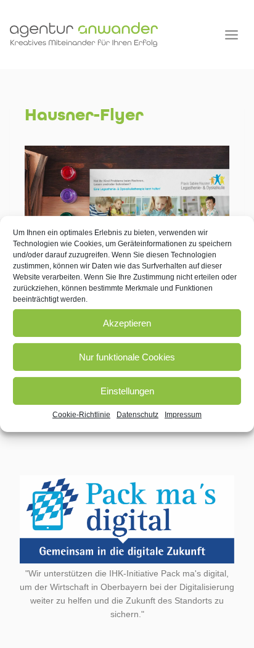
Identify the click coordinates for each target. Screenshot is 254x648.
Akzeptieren (127, 322)
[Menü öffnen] (231, 34)
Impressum (183, 414)
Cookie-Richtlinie (81, 414)
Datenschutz (137, 414)
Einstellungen (127, 390)
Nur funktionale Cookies (127, 356)
